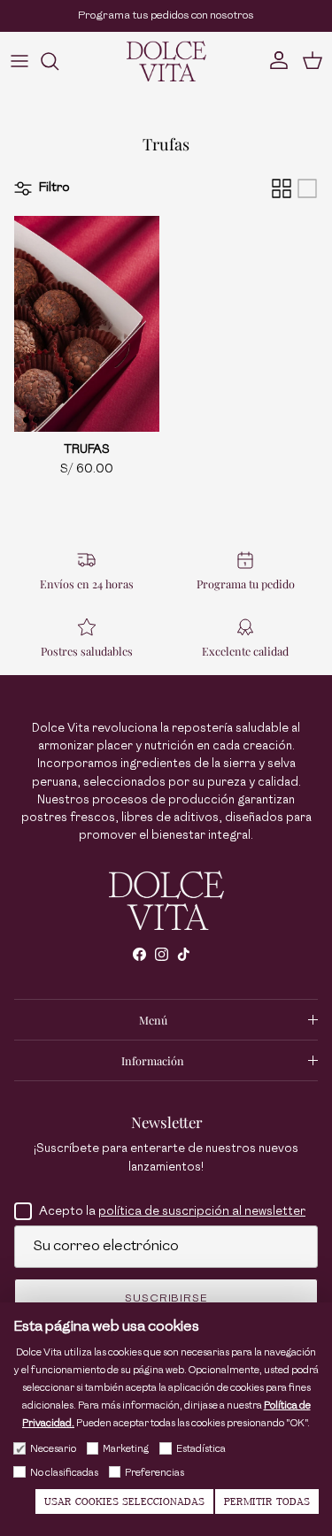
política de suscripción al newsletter (201, 1210)
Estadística (201, 1448)
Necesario (53, 1448)
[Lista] (307, 188)
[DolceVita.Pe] (166, 61)
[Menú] (19, 61)
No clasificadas (64, 1472)
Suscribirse (166, 1298)
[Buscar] (58, 61)
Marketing (126, 1448)
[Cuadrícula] (281, 188)
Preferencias (154, 1472)
